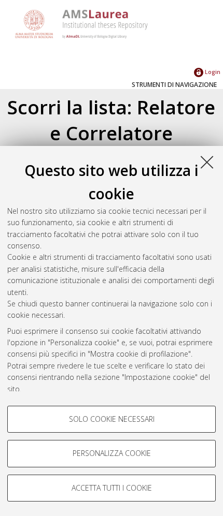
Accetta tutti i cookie (112, 488)
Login (211, 72)
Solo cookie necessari (112, 419)
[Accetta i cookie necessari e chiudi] (207, 162)
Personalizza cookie (112, 453)
